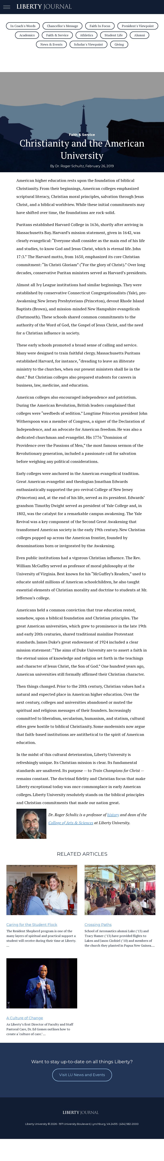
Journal (81, 1116)
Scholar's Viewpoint (88, 44)
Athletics (86, 35)
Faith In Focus (100, 26)
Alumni (139, 35)
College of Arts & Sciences (70, 822)
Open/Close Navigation (6, 7)
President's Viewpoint (138, 26)
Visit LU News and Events (82, 1075)
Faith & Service (57, 35)
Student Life (114, 35)
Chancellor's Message (62, 26)
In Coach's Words (22, 26)
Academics (27, 35)
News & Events (51, 44)
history (113, 814)
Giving (119, 44)
